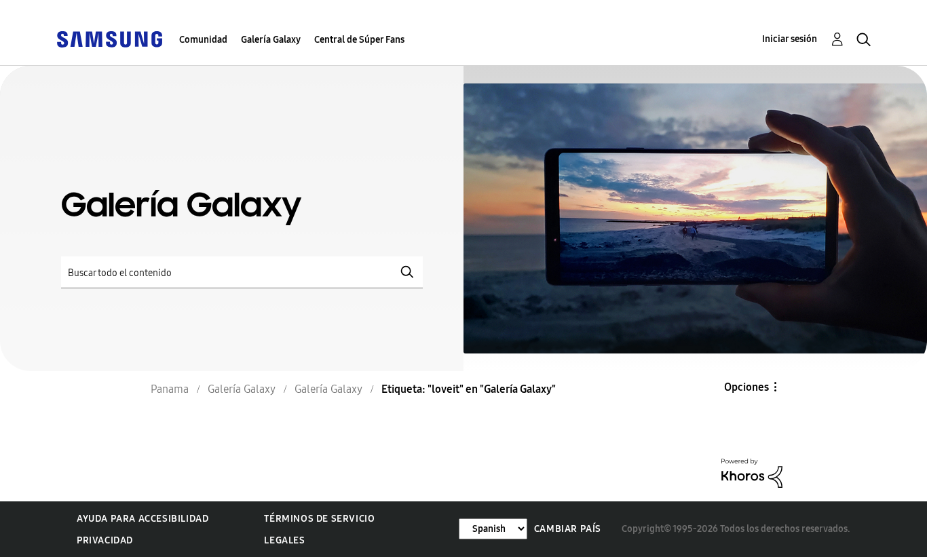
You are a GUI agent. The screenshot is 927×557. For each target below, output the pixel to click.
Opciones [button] (746, 387)
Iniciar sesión (789, 39)
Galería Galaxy (271, 39)
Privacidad (105, 540)
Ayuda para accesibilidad (142, 518)
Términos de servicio (319, 518)
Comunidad (203, 39)
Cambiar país (567, 529)
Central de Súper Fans (359, 39)
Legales (284, 540)
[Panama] (109, 38)
